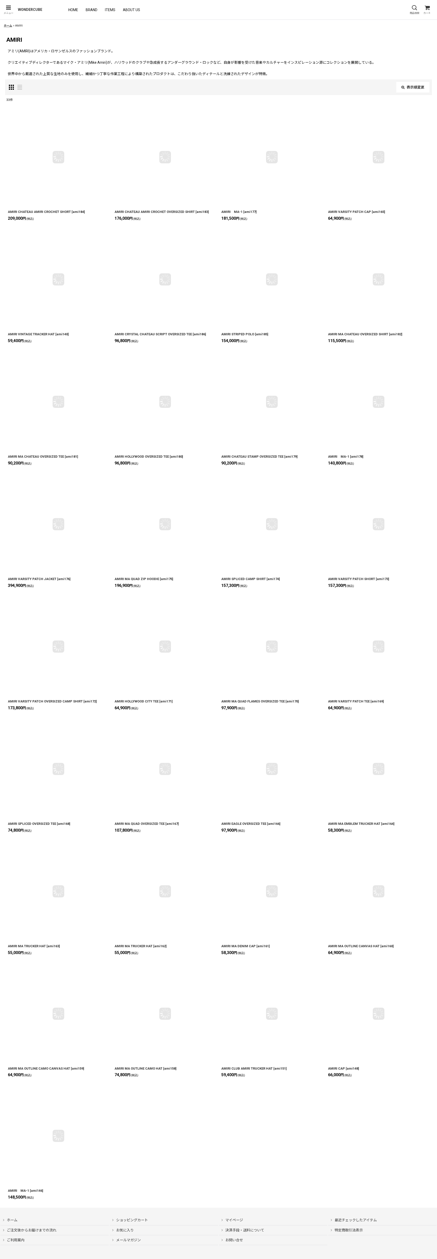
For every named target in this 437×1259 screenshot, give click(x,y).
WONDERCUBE (30, 10)
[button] (8, 10)
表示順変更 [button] (415, 87)
